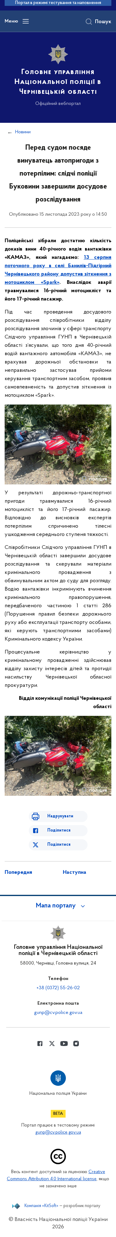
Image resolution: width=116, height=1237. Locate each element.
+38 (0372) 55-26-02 (58, 988)
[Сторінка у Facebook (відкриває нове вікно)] (40, 1043)
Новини (23, 132)
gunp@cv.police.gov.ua (58, 1012)
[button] (58, 906)
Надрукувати (60, 816)
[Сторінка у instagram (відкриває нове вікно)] (76, 1043)
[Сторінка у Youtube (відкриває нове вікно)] (64, 1043)
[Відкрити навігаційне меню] (26, 21)
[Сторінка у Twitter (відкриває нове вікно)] (52, 1043)
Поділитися (59, 830)
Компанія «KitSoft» (41, 1206)
